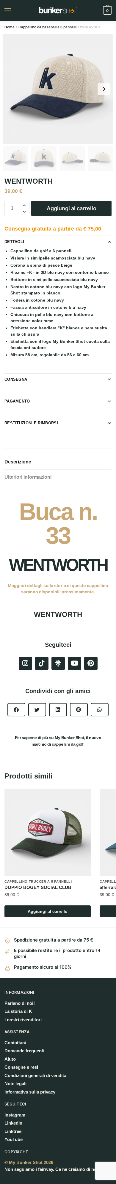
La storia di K (18, 1011)
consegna (15, 379)
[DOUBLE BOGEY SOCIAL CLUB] (47, 832)
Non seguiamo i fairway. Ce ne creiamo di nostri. (54, 1169)
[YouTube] (74, 663)
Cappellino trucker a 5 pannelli (38, 881)
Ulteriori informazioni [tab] (27, 477)
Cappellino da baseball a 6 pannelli (47, 27)
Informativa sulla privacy (29, 1091)
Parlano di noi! (19, 1003)
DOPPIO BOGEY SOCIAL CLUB (37, 887)
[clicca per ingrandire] (58, 89)
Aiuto (10, 1059)
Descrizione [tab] (17, 461)
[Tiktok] (41, 663)
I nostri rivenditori (23, 1019)
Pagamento (17, 401)
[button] (16, 709)
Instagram (14, 1114)
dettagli (14, 241)
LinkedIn (13, 1122)
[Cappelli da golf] (58, 663)
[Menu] (13, 10)
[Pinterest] (91, 663)
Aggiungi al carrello (71, 208)
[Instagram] (25, 663)
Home (9, 27)
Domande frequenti (24, 1050)
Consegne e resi (21, 1067)
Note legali (15, 1083)
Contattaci (15, 1042)
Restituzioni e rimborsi (31, 423)
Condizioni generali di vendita (35, 1075)
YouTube (13, 1139)
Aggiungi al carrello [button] (48, 911)
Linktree (12, 1131)
